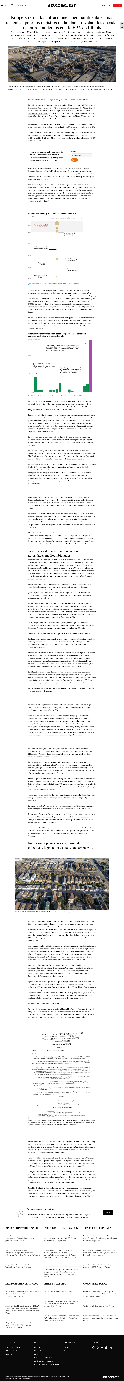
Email (73, 152)
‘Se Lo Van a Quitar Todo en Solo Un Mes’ (99, 1306)
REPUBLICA (38, 1351)
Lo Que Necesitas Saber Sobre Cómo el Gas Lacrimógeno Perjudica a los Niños (21, 1265)
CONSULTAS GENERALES (43, 1358)
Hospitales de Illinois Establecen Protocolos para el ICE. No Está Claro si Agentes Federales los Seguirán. (21, 1325)
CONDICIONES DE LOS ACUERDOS (47, 1365)
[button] (108, 1212)
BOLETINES (67, 1347)
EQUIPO (37, 1354)
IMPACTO (8, 1354)
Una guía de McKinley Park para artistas (59, 1291)
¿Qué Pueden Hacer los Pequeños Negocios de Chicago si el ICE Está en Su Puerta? (100, 1265)
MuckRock (84, 99)
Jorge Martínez (31, 89)
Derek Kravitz (58, 89)
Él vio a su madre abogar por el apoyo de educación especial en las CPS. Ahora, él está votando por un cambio (100, 1293)
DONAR (66, 1351)
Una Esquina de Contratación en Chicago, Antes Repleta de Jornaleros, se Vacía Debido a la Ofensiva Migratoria (100, 1238)
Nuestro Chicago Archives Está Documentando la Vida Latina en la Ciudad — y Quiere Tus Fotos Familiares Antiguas (61, 1318)
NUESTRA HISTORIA (12, 1347)
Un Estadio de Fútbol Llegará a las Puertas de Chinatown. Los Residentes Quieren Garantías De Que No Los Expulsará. (100, 1252)
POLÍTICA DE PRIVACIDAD (43, 1361)
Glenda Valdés (44, 89)
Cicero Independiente (70, 99)
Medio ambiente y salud (91, 89)
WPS (28, 1378)
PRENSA (37, 1347)
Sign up (74, 160)
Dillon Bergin (17, 89)
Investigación (106, 89)
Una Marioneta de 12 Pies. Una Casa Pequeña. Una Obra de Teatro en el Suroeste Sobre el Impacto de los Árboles (22, 1293)
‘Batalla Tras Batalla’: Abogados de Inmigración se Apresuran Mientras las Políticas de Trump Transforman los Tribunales (22, 1252)
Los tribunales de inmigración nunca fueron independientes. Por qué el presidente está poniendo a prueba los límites (21, 1238)
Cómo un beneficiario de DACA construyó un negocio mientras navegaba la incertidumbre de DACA (100, 1318)
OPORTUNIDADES (12, 1351)
